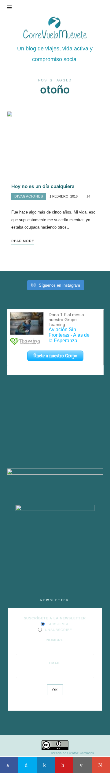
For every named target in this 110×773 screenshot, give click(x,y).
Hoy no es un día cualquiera (43, 186)
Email (55, 663)
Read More (22, 241)
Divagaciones (28, 196)
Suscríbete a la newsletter (55, 618)
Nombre (54, 640)
